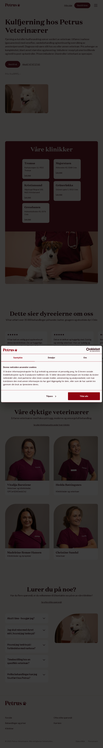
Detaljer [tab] (51, 357)
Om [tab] (85, 357)
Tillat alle (84, 396)
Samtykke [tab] (18, 357)
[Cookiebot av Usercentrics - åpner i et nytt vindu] (88, 350)
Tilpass (49, 396)
